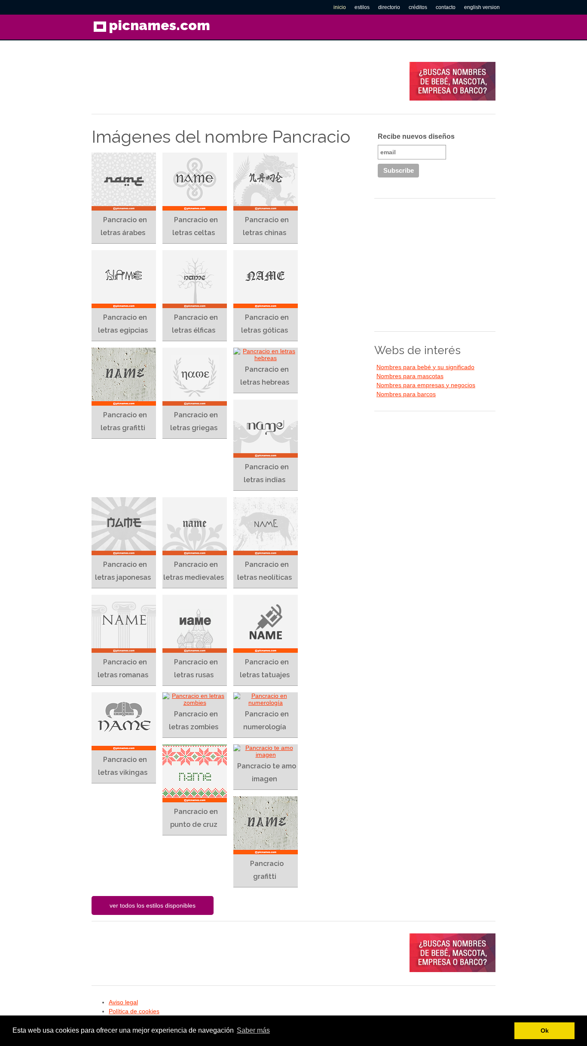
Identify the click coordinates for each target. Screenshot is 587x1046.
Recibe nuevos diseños (416, 136)
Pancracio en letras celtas (195, 226)
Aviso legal (123, 1002)
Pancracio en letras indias (266, 473)
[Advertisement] (248, 81)
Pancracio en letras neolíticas (264, 570)
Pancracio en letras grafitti (124, 421)
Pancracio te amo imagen (266, 772)
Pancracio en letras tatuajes (265, 668)
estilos (362, 7)
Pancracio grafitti (267, 870)
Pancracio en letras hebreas (264, 375)
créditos (418, 7)
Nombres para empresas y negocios (425, 385)
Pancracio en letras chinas (266, 226)
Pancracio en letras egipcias (123, 323)
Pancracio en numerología (266, 720)
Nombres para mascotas (409, 376)
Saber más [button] (253, 1030)
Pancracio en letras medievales (193, 570)
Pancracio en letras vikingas (122, 766)
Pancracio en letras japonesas (123, 570)
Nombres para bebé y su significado (425, 367)
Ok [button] (545, 1030)
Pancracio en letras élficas (195, 323)
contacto (446, 7)
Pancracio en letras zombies (193, 720)
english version (482, 7)
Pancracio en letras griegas (194, 421)
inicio (339, 7)
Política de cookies (134, 1011)
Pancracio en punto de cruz (194, 818)
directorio (389, 7)
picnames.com (159, 25)
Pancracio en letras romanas (123, 668)
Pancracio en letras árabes (124, 226)
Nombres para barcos (406, 394)
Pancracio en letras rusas (196, 668)
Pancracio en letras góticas (265, 323)
